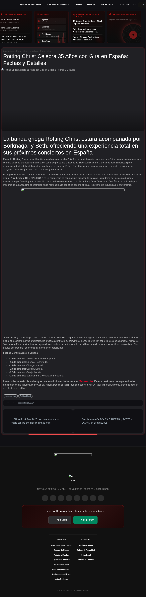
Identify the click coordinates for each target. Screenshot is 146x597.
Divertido (78, 5)
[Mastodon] (85, 498)
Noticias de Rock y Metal (41, 51)
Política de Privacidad (86, 550)
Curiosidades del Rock (61, 574)
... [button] (133, 4)
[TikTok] (69, 498)
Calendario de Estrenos (57, 5)
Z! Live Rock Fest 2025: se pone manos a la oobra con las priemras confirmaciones (35, 421)
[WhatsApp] (61, 498)
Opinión (91, 5)
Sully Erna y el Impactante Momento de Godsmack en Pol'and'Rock (85, 30)
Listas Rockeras (61, 579)
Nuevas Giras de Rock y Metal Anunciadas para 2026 (86, 38)
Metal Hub (124, 5)
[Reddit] (77, 498)
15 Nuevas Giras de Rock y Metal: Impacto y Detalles (87, 22)
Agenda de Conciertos (61, 560)
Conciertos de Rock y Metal (15, 51)
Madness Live (86, 381)
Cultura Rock (106, 5)
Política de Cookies (86, 560)
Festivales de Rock (61, 564)
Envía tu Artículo (86, 545)
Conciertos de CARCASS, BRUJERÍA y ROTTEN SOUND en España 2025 (107, 421)
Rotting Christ (25, 396)
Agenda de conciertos (30, 5)
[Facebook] (45, 498)
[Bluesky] (93, 498)
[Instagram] (53, 498)
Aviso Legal (86, 555)
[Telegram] (101, 498)
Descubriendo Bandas (61, 569)
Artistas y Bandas (61, 555)
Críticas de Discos (61, 550)
